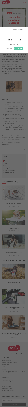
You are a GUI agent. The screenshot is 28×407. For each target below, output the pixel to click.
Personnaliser (8, 48)
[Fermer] (14, 203)
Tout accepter (19, 48)
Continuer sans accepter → (19, 29)
